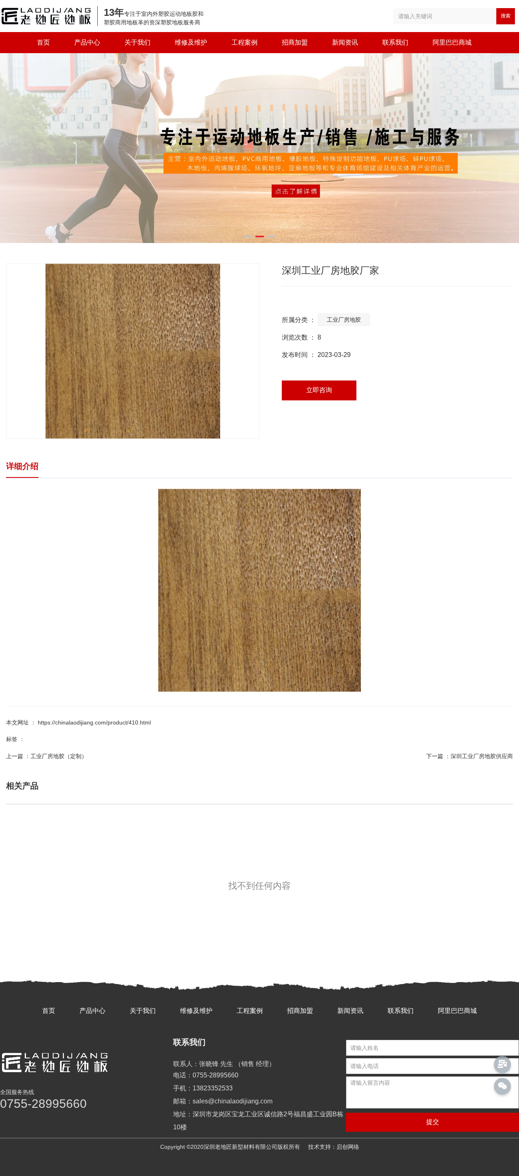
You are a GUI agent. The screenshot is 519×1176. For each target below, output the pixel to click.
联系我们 (395, 42)
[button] (248, 236)
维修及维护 (191, 42)
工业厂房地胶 (344, 319)
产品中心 (87, 42)
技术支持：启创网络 (333, 1147)
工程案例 (244, 42)
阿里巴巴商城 (452, 42)
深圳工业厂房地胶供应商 (481, 756)
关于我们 (137, 42)
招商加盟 (295, 42)
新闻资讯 (345, 42)
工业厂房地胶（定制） (58, 756)
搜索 (505, 16)
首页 (43, 42)
